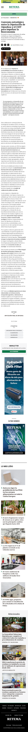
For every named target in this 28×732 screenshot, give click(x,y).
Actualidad (5, 17)
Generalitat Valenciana (10, 642)
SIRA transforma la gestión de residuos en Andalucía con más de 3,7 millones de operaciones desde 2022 (13, 665)
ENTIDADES (16, 708)
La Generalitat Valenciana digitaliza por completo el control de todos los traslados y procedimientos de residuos (14, 637)
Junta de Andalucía (8, 670)
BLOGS (23, 705)
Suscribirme (14, 351)
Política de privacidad (17, 725)
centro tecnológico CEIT (10, 76)
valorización (14, 335)
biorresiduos (14, 337)
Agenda (4, 708)
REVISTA (5, 705)
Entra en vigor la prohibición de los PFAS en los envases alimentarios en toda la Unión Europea (12, 492)
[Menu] (2, 7)
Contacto (14, 710)
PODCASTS (10, 708)
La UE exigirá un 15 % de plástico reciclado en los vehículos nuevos (11, 548)
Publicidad (23, 708)
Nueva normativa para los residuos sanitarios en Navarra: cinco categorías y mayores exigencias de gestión (13, 693)
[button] (2, 45)
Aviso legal (8, 725)
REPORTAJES (18, 705)
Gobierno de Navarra (9, 698)
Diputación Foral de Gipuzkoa (14, 315)
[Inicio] (14, 7)
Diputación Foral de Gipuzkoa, (9, 85)
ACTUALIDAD (11, 705)
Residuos (13, 17)
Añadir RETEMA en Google (17, 45)
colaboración (14, 332)
